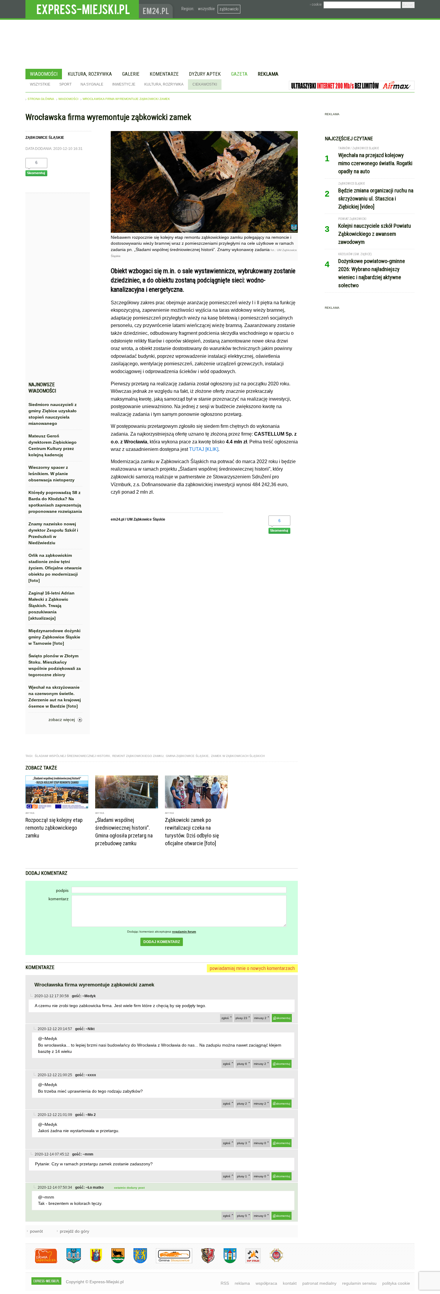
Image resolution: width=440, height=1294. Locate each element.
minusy (260, 1018)
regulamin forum (184, 931)
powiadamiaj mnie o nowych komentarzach (252, 968)
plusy (241, 1018)
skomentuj (283, 1018)
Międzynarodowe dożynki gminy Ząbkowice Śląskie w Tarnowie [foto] (54, 637)
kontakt (290, 1283)
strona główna (41, 99)
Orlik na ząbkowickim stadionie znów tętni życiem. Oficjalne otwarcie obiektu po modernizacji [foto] (55, 568)
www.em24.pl (157, 9)
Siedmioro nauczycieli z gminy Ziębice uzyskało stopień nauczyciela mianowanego (52, 414)
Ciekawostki (204, 84)
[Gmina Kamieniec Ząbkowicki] (136, 1262)
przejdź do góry (74, 1231)
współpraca (266, 1283)
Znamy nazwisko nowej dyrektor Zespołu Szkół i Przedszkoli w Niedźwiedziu (53, 533)
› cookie (315, 4)
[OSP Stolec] (248, 1262)
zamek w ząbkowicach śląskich (238, 756)
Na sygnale (92, 84)
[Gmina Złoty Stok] (203, 1262)
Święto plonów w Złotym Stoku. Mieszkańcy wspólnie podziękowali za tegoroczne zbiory (54, 665)
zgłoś (225, 1018)
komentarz (58, 898)
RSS (225, 1283)
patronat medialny (319, 1283)
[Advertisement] (55, 288)
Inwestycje (123, 84)
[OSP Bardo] (272, 1261)
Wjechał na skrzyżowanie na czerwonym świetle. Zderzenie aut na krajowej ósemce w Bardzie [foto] (54, 696)
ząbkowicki (229, 9)
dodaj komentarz (161, 942)
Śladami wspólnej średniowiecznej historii (72, 756)
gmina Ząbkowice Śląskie (187, 756)
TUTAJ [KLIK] (203, 449)
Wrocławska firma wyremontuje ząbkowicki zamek (126, 99)
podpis (62, 890)
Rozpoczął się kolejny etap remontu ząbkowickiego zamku (54, 828)
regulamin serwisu (359, 1283)
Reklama (268, 74)
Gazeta (239, 74)
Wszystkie (40, 84)
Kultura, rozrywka (90, 74)
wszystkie (206, 8)
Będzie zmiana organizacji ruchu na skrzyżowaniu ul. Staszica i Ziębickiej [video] (375, 198)
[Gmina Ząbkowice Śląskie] (69, 1262)
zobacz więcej (61, 719)
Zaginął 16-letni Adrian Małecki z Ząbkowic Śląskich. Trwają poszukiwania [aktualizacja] (51, 606)
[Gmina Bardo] (91, 1262)
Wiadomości (43, 74)
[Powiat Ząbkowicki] (41, 1262)
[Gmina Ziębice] (225, 1262)
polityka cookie (396, 1283)
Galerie (130, 74)
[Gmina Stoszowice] (169, 1262)
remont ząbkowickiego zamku (137, 756)
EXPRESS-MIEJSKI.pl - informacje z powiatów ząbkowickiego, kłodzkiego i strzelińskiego (82, 9)
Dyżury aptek (205, 74)
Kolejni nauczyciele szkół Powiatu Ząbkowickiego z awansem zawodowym (374, 234)
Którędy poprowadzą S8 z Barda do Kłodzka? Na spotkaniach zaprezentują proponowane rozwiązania (55, 502)
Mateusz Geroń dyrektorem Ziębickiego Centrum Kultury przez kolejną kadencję (52, 445)
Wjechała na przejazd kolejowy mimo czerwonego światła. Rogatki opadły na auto (375, 163)
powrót (36, 1231)
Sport (65, 84)
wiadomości (68, 99)
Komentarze (164, 74)
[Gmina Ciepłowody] (113, 1262)
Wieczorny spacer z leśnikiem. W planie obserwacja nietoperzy (51, 473)
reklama (242, 1283)
